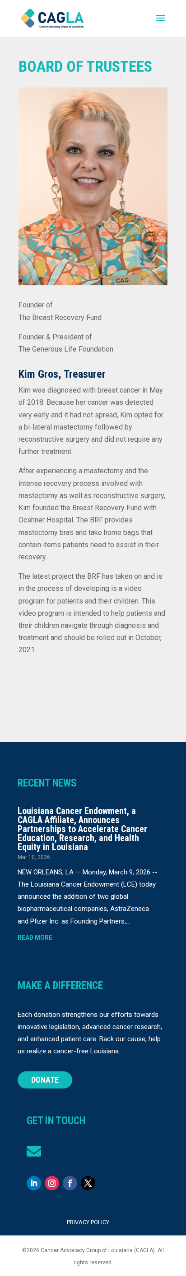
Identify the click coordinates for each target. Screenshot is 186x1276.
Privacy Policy (88, 1222)
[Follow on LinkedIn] (34, 1183)
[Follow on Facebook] (70, 1183)
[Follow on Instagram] (52, 1183)
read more (35, 937)
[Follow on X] (88, 1183)
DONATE (45, 1079)
